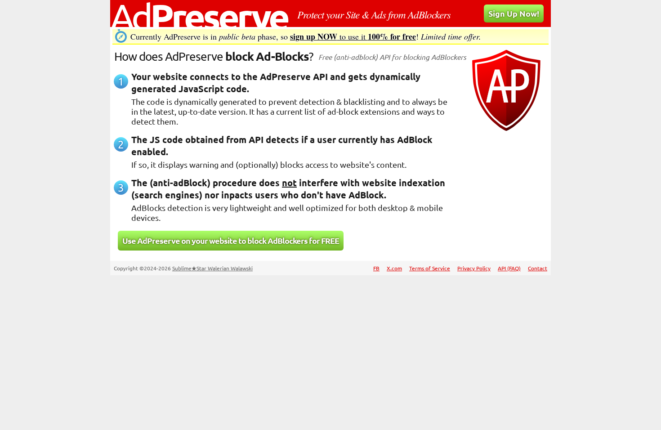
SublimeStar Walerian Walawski (212, 268)
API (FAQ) (509, 268)
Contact (537, 268)
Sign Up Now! (513, 13)
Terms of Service (429, 268)
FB (376, 268)
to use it (353, 36)
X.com (394, 268)
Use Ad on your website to (230, 240)
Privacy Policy (474, 268)
